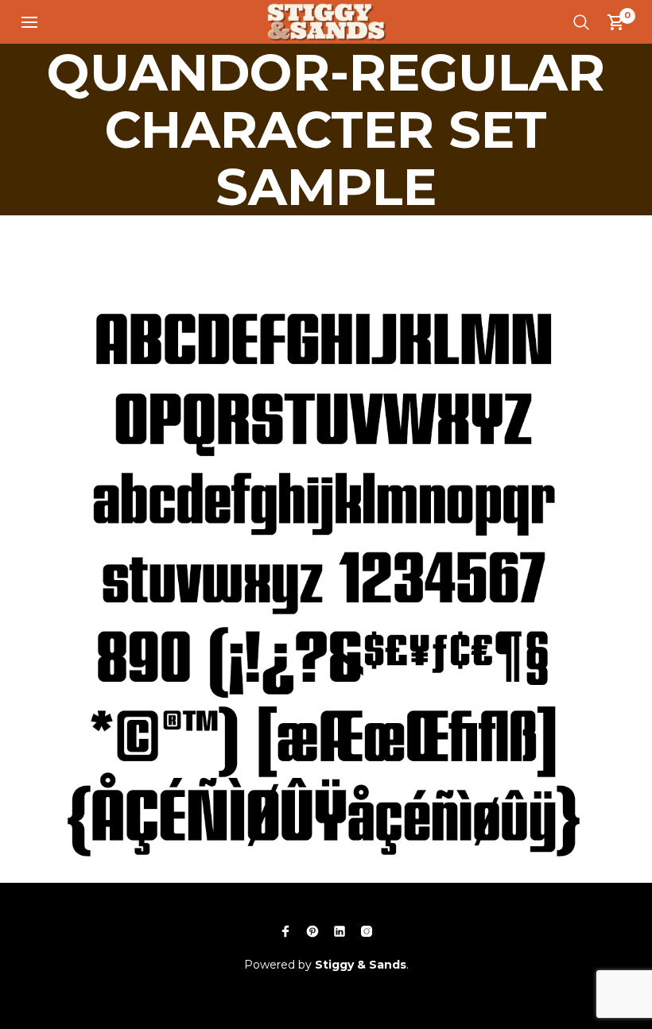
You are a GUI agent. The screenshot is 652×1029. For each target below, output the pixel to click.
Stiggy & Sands (360, 964)
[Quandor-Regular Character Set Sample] (326, 539)
